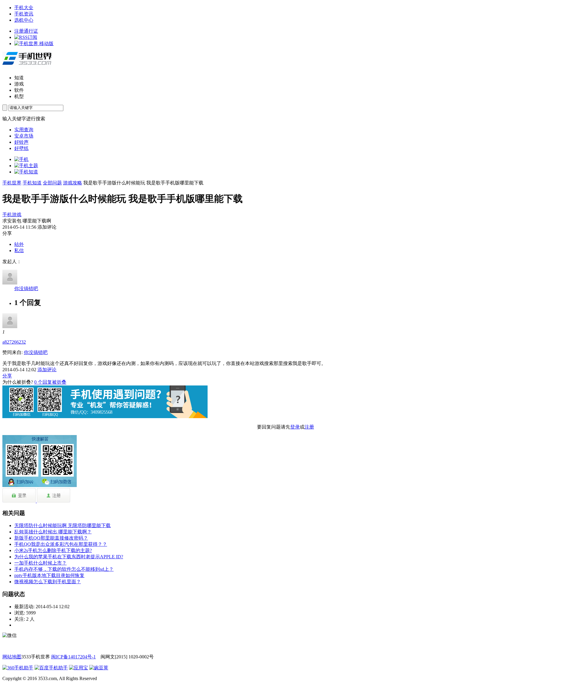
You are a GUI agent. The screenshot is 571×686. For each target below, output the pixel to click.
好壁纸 (21, 148)
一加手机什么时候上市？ (40, 562)
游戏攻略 (72, 182)
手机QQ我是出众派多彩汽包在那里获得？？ (60, 544)
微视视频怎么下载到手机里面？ (47, 581)
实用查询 (23, 129)
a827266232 (14, 341)
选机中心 (23, 20)
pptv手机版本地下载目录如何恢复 (49, 575)
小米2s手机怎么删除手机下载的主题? (53, 550)
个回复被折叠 (50, 382)
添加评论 (47, 369)
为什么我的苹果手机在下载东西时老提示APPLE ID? (68, 556)
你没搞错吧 (26, 288)
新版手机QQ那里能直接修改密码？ (51, 537)
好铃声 (21, 142)
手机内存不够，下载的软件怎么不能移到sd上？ (64, 569)
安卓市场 (23, 135)
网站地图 (11, 656)
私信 (19, 250)
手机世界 (11, 182)
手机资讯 (23, 13)
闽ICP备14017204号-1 (73, 656)
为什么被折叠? (17, 382)
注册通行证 (26, 31)
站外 (19, 244)
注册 (309, 426)
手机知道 (32, 182)
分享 (7, 375)
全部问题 (52, 182)
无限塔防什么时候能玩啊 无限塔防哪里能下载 (62, 525)
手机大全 (23, 7)
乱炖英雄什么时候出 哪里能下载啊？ (53, 531)
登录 (295, 426)
